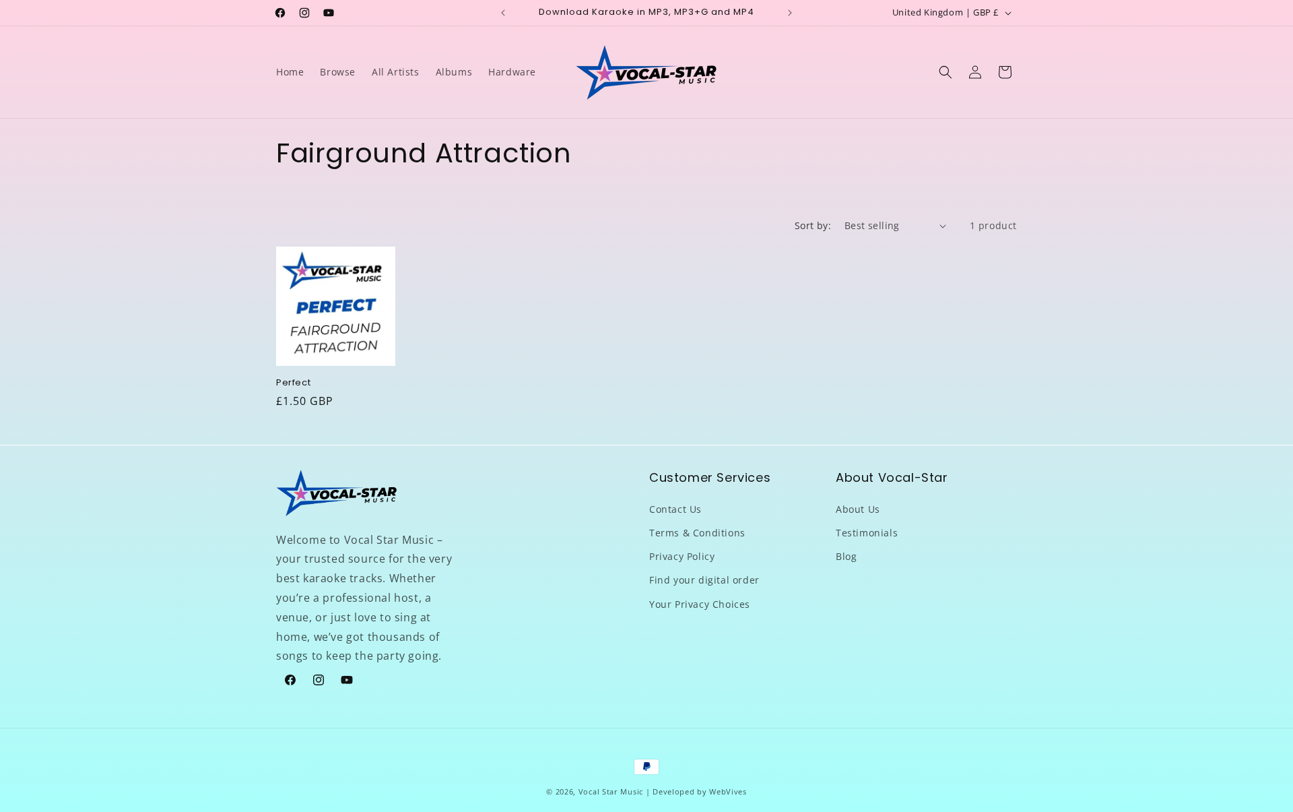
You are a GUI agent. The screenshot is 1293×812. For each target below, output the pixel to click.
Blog (846, 556)
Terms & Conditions (697, 532)
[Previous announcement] (503, 13)
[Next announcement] (790, 13)
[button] (945, 72)
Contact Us (675, 508)
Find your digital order (704, 579)
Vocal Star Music (610, 791)
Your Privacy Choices (699, 603)
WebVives (728, 791)
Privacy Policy (682, 556)
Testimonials (867, 532)
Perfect (293, 383)
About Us (858, 508)
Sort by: (813, 225)
